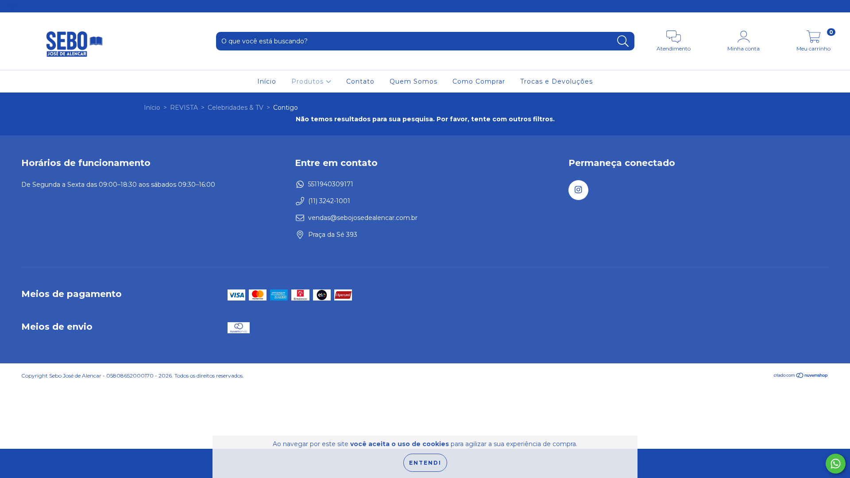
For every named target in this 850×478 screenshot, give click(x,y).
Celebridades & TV (235, 108)
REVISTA (184, 108)
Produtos (308, 81)
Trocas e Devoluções (556, 81)
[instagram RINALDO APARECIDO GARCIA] (12, 6)
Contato (360, 81)
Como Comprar (478, 81)
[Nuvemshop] (801, 376)
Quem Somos (413, 81)
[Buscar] (623, 41)
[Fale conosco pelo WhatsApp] (836, 464)
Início (266, 81)
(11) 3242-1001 (329, 201)
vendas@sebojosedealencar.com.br (362, 218)
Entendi (425, 462)
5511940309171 (330, 184)
